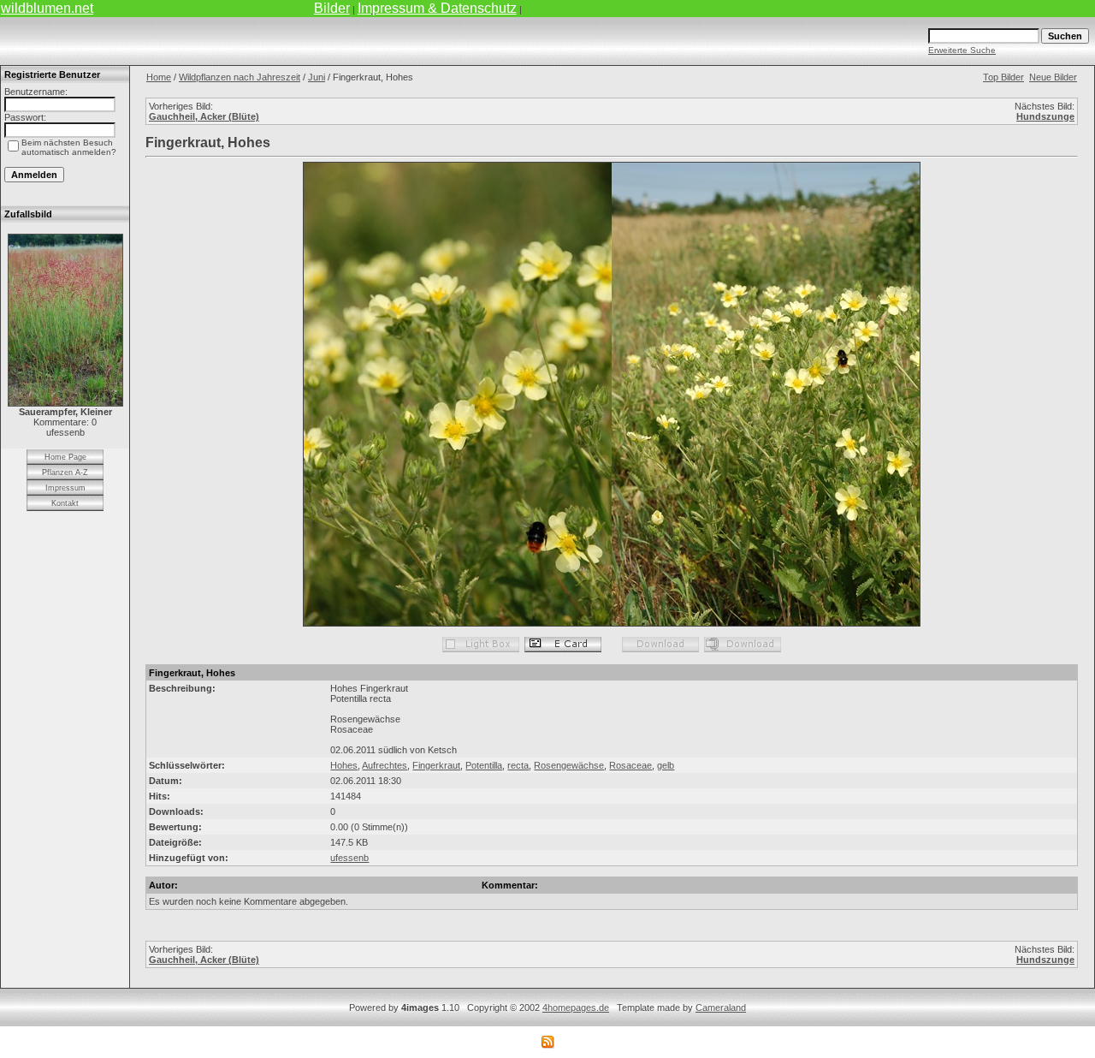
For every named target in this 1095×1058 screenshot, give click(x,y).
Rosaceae (630, 765)
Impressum (65, 488)
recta (518, 765)
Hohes (344, 765)
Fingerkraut (436, 765)
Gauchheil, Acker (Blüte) (204, 116)
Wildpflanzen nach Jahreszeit (239, 77)
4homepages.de (575, 1007)
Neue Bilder (1053, 77)
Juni (316, 77)
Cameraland (720, 1007)
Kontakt (65, 503)
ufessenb (349, 858)
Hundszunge (1045, 116)
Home (158, 77)
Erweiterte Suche (962, 50)
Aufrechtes (384, 765)
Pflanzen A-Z (65, 472)
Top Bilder (1003, 77)
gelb (665, 765)
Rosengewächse (569, 765)
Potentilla (483, 765)
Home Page (65, 457)
